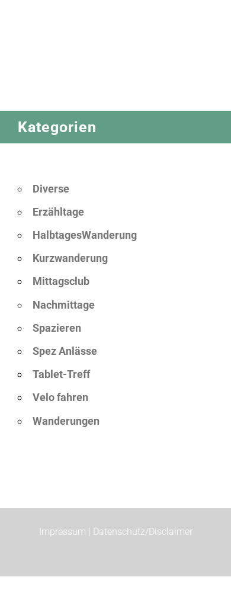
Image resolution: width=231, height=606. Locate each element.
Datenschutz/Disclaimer (142, 531)
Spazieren (57, 328)
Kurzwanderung (70, 258)
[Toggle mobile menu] (208, 104)
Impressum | (66, 531)
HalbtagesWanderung (85, 235)
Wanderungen (66, 421)
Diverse (51, 188)
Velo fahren (60, 397)
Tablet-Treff (61, 374)
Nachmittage (64, 305)
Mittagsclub (61, 281)
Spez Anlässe (65, 351)
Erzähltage (58, 212)
